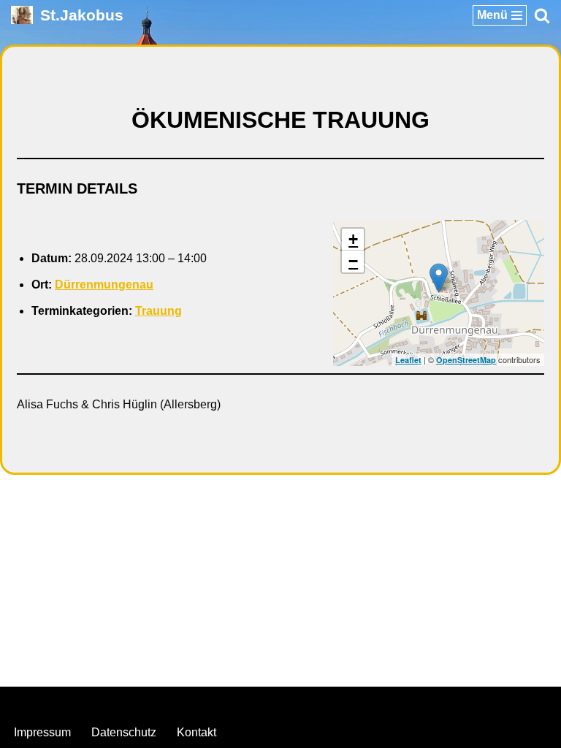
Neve (207, 701)
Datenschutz (123, 732)
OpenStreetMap (466, 359)
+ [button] (353, 239)
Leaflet (408, 359)
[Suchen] (542, 15)
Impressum (42, 732)
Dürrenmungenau (104, 284)
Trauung (158, 311)
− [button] (353, 261)
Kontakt (196, 732)
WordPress (339, 701)
